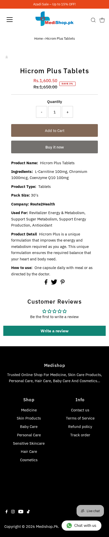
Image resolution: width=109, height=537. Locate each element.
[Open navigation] (15, 19)
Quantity (54, 101)
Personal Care (29, 434)
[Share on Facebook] (46, 283)
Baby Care (29, 426)
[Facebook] (6, 512)
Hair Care (29, 451)
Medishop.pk (47, 526)
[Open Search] (93, 20)
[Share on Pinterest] (63, 283)
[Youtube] (21, 512)
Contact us (80, 409)
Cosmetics (29, 459)
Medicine (29, 409)
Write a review (54, 330)
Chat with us (85, 525)
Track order (80, 434)
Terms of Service (80, 418)
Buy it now (54, 147)
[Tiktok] (28, 512)
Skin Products (29, 418)
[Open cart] (102, 19)
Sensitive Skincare (29, 443)
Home (38, 38)
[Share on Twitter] (54, 283)
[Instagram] (13, 512)
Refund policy (80, 426)
